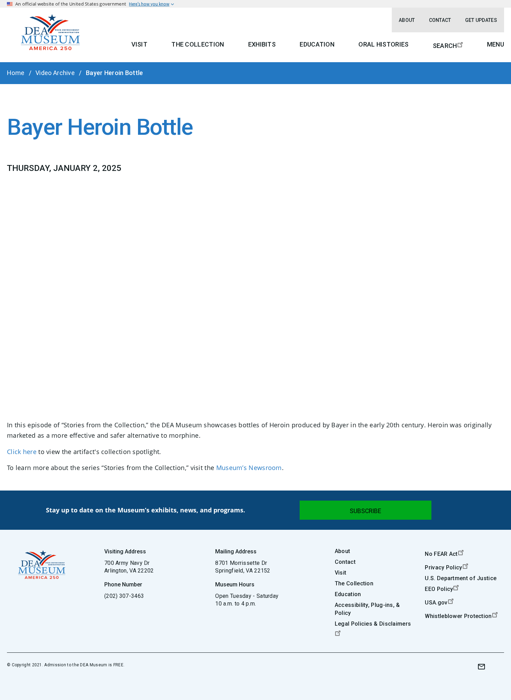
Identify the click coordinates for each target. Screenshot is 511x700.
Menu (495, 44)
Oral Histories (383, 44)
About (407, 20)
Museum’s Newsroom (249, 467)
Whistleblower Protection (458, 616)
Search (445, 45)
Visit (139, 44)
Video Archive (55, 72)
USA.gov (436, 602)
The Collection (197, 44)
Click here (21, 451)
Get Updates (481, 20)
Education (317, 44)
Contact (440, 20)
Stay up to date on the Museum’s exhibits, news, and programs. (145, 510)
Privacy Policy (443, 567)
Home (15, 72)
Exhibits (262, 44)
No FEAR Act (441, 554)
